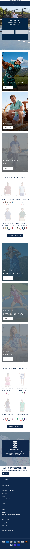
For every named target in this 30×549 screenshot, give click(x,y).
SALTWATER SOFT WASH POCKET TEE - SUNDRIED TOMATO (8, 199)
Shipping (3, 496)
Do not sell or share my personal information (11, 514)
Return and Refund (5, 499)
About (3, 507)
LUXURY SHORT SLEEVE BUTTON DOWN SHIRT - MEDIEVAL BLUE (7, 225)
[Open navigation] (2, 3)
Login (3, 483)
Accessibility (4, 512)
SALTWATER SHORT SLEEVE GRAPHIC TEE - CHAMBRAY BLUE (22, 199)
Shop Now (20, 0)
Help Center (4, 493)
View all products (15, 235)
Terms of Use (4, 525)
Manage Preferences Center (8, 530)
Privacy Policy (5, 523)
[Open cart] (28, 3)
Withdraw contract (5, 528)
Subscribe (5, 473)
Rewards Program (5, 485)
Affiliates (3, 509)
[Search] (22, 3)
